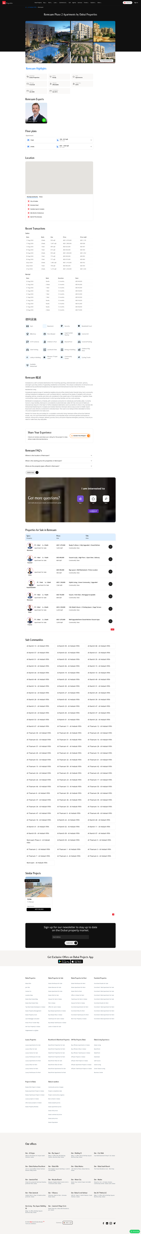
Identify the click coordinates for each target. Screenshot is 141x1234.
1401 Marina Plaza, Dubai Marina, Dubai (80, 1168)
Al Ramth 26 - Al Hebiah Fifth (99, 719)
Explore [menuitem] (93, 2)
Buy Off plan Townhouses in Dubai (80, 1053)
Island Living (97, 1064)
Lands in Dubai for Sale (54, 1026)
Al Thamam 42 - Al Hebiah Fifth (100, 766)
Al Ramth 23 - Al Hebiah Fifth (68, 706)
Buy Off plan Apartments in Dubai (80, 1045)
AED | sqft (68, 1222)
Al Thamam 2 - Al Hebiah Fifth (38, 849)
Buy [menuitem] (44, 2)
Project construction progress (56, 1095)
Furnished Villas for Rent (78, 1011)
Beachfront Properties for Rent (56, 1049)
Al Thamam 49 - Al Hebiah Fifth (100, 813)
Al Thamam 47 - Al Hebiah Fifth (39, 813)
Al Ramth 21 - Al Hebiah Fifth (38, 706)
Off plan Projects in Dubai (78, 1057)
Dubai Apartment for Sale (55, 991)
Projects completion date (55, 1091)
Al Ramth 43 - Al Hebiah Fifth (38, 713)
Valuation (129, 2)
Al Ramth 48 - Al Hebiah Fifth (38, 679)
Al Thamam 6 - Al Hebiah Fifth (99, 856)
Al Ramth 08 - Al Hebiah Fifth (99, 646)
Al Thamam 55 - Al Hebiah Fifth (100, 786)
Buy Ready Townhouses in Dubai (57, 1022)
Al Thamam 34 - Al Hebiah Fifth (39, 806)
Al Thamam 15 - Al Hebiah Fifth (39, 766)
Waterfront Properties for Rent (56, 1057)
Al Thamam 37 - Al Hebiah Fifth (39, 800)
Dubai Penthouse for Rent (78, 983)
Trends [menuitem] (86, 2)
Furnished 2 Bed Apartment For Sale (104, 991)
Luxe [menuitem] (55, 2)
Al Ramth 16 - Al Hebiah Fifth (38, 686)
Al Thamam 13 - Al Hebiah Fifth (69, 786)
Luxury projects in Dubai (32, 1099)
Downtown (97, 1057)
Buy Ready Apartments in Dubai (57, 1011)
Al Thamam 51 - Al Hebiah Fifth (69, 740)
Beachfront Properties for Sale (56, 1045)
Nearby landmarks (32, 196)
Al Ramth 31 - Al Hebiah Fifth (99, 686)
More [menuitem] (99, 2)
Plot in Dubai (51, 1003)
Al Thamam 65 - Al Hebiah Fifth (69, 733)
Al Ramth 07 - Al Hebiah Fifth (99, 833)
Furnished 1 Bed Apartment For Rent (104, 1007)
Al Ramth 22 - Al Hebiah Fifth (68, 820)
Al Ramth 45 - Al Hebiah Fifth (68, 713)
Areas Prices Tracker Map (32, 1022)
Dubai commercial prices (55, 1114)
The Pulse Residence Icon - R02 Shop (104, 1168)
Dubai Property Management (33, 1011)
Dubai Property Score (31, 1015)
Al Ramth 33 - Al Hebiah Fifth (38, 666)
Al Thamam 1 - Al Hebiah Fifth (69, 849)
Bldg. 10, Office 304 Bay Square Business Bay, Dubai (35, 1209)
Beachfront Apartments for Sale (57, 1068)
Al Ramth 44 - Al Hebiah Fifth (38, 673)
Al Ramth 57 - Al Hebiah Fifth (38, 653)
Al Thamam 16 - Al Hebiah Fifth (100, 740)
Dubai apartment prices (54, 1106)
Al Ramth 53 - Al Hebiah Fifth (38, 719)
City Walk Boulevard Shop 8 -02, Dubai (104, 1154)
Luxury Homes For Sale (31, 1053)
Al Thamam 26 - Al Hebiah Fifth (39, 780)
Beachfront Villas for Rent (55, 1064)
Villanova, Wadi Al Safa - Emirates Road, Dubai (57, 1195)
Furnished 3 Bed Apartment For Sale (104, 995)
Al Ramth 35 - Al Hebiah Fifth (99, 659)
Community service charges (55, 1087)
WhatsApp (136, 1231)
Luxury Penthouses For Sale (32, 1057)
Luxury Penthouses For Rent (33, 1072)
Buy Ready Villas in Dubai (55, 1015)
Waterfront (97, 1053)
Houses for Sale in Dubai (55, 999)
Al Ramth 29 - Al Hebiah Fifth (99, 693)
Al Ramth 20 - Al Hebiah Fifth (68, 679)
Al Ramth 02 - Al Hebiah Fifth (68, 827)
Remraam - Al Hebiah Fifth (37, 863)
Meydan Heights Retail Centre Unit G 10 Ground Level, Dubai (58, 1181)
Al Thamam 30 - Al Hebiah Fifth (39, 733)
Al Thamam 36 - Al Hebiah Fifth (69, 800)
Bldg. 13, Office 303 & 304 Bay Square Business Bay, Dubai (81, 1155)
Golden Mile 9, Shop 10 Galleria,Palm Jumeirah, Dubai (35, 1195)
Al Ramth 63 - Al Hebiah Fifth (68, 653)
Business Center (98, 1072)
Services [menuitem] (80, 2)
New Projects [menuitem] (38, 2)
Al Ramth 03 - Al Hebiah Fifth (68, 840)
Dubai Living (97, 1045)
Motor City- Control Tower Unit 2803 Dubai (81, 1181)
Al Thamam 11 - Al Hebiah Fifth (69, 726)
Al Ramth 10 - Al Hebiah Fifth (99, 673)
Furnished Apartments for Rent (79, 1007)
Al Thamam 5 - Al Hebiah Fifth (99, 840)
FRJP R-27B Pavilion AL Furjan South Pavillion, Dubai (35, 1155)
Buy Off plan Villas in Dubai (78, 1049)
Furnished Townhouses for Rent (80, 1015)
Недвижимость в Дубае (31, 1030)
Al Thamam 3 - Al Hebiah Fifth (99, 849)
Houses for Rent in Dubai (78, 1003)
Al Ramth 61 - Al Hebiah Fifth (99, 653)
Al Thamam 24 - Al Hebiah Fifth (39, 773)
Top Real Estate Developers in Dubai (35, 1007)
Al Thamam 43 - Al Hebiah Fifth (100, 773)
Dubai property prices (54, 1103)
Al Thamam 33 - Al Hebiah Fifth (69, 806)
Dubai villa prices (53, 1110)
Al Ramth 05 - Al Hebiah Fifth (38, 833)
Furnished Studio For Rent (101, 1003)
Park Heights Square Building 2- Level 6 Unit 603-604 (59, 1168)
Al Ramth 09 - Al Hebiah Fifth (68, 833)
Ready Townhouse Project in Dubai (34, 1095)
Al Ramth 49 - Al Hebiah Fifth (99, 679)
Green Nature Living (99, 1068)
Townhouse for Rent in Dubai (79, 999)
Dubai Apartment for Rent (78, 987)
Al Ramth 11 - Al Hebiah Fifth (99, 827)
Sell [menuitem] (70, 2)
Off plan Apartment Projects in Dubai (81, 1064)
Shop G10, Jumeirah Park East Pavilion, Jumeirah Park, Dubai (35, 1181)
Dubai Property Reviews (31, 1106)
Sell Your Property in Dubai (32, 1026)
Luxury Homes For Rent (31, 1068)
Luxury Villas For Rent (31, 1064)
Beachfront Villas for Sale (55, 1060)
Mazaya (31, 902)
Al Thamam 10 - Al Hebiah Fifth (100, 753)
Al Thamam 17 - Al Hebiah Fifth (100, 780)
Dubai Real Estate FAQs (31, 1003)
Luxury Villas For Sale (31, 1049)
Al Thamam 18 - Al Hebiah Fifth (39, 820)
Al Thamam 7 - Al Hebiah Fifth (38, 856)
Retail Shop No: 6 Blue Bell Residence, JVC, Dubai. (58, 1208)
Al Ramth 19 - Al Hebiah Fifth (68, 673)
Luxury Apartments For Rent (33, 1060)
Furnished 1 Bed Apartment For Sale (104, 987)
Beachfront (97, 1049)
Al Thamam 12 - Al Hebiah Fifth (100, 726)
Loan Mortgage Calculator (32, 1018)
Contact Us (28, 991)
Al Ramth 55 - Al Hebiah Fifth (68, 659)
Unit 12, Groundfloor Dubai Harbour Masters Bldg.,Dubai (35, 1168)
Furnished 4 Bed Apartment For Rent (104, 1018)
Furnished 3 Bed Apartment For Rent (104, 1015)
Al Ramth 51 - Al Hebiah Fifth (38, 659)
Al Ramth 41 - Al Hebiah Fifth (38, 827)
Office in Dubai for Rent (77, 995)
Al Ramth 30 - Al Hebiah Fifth (68, 686)
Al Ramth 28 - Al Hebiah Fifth (38, 699)
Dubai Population (53, 1122)
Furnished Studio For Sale (101, 983)
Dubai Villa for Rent (76, 991)
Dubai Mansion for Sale (54, 987)
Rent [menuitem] (49, 2)
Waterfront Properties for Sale (56, 1053)
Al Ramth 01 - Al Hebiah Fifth (68, 719)
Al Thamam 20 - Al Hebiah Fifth (100, 733)
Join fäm (27, 987)
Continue (92, 511)
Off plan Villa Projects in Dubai (79, 1060)
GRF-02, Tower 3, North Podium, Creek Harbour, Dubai (81, 1195)
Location (29, 158)
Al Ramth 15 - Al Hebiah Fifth (99, 666)
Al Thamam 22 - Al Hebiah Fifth (69, 753)
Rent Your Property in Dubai (78, 1018)
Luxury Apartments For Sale (32, 1045)
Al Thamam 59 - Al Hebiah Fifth (69, 766)
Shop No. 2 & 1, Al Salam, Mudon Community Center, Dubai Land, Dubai (104, 1181)
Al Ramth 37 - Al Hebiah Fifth (99, 713)
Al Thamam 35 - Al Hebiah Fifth (100, 800)
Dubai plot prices (53, 1118)
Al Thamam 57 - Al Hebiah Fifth (39, 746)
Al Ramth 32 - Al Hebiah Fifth (38, 693)
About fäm (28, 983)
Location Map (29, 995)
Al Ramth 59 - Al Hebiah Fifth (68, 646)
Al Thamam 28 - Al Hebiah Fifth (100, 746)
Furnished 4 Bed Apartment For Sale (104, 999)
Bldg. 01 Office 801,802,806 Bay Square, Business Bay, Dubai (56, 1155)
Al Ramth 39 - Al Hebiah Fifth (99, 699)
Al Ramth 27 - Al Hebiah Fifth (68, 693)
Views (41, 197)
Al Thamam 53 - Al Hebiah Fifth (39, 760)
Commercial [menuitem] (62, 2)
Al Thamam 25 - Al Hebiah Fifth (69, 773)
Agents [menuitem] (74, 2)
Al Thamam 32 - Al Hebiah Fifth (69, 760)
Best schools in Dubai (54, 1099)
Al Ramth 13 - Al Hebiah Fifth (38, 646)
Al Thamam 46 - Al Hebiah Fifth (39, 786)
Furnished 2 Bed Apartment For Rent (104, 1011)
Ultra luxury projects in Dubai (33, 1103)
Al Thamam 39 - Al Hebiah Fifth (69, 793)
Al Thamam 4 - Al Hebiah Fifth (69, 856)
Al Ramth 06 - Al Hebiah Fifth (68, 666)
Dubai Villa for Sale (53, 995)
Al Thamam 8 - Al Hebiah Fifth (38, 793)
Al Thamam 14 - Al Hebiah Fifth (100, 806)
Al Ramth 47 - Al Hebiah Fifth (99, 706)
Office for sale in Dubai (54, 1007)
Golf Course (97, 1060)
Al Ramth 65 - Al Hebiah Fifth (68, 699)
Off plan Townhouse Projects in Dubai (81, 1068)
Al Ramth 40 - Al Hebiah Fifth (99, 820)
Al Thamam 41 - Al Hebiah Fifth (69, 746)
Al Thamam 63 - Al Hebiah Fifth (39, 740)
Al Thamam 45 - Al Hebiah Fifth (39, 753)
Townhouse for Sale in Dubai (56, 1018)
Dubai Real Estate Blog (31, 999)
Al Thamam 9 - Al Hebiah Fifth (69, 813)
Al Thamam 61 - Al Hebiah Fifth (100, 760)
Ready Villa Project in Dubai (32, 1087)
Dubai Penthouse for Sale (55, 983)
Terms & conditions (30, 1223)
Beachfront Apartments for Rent (57, 1072)
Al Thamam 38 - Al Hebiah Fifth (100, 793)
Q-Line (29, 899)
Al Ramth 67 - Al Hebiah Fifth (38, 726)
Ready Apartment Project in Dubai (34, 1091)
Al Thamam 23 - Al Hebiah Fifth (69, 780)
